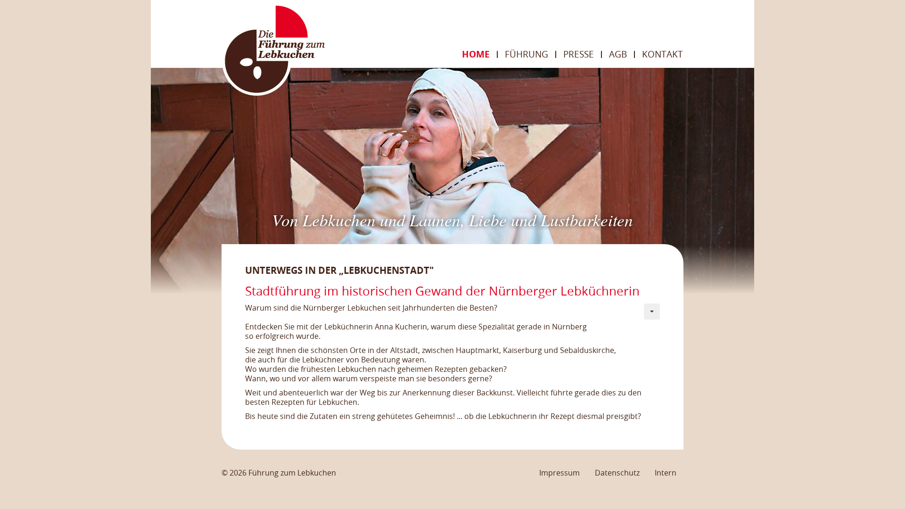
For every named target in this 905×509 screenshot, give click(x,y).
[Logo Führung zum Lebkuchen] (274, 49)
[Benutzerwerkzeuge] (652, 312)
